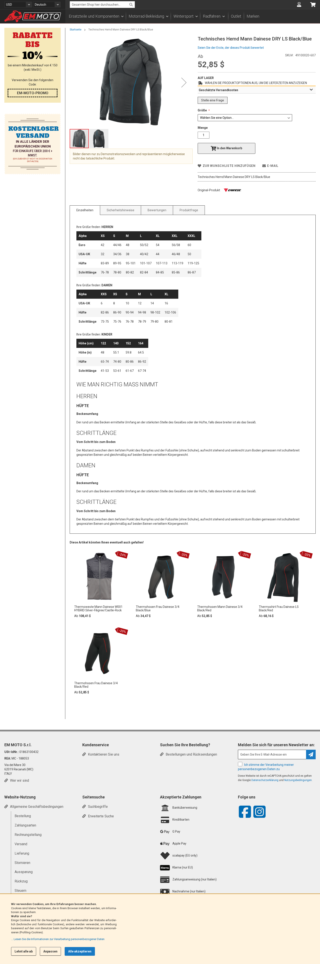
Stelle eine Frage (212, 100)
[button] (18, 4)
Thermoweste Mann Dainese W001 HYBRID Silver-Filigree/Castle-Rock (98, 608)
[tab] (257, 90)
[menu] (192, 16)
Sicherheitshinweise (120, 210)
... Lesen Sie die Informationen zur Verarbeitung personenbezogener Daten (57, 939)
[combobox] (102, 4)
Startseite (75, 29)
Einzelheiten (84, 210)
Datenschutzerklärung (264, 780)
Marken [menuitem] (253, 16)
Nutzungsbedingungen (298, 780)
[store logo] (32, 16)
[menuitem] (96, 16)
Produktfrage (189, 210)
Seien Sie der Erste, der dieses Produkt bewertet (231, 47)
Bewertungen (157, 210)
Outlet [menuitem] (236, 16)
